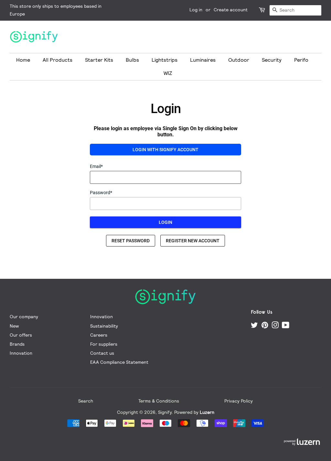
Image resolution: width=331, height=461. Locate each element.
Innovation (21, 353)
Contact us (102, 353)
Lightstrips (164, 60)
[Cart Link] (262, 10)
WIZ (168, 73)
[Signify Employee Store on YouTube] (285, 326)
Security (272, 60)
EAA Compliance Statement (119, 362)
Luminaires (203, 60)
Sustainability (104, 326)
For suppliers (103, 344)
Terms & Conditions (158, 401)
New (14, 326)
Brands (17, 344)
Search (85, 401)
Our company (24, 316)
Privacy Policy (238, 401)
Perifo (301, 60)
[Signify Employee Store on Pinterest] (264, 326)
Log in (195, 10)
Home (23, 60)
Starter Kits (99, 60)
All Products (57, 60)
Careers (98, 335)
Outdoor (238, 60)
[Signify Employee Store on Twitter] (254, 326)
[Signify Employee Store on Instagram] (275, 326)
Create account (231, 10)
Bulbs (132, 60)
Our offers (21, 335)
